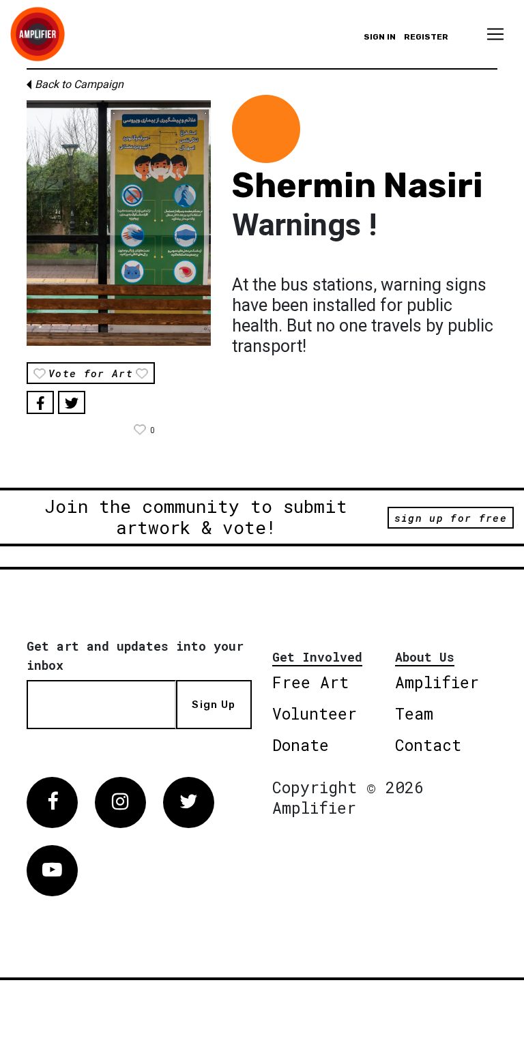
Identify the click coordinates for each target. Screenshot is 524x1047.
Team (414, 713)
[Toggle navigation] (495, 34)
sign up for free (450, 518)
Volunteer (314, 713)
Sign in (380, 37)
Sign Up (213, 704)
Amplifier (437, 682)
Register (426, 37)
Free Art (310, 682)
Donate (300, 745)
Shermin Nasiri (357, 185)
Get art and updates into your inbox (135, 655)
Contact (428, 745)
